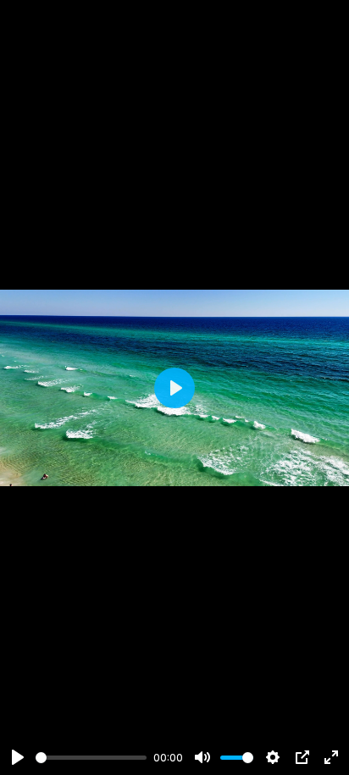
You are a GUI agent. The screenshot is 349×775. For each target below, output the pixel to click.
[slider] (91, 758)
